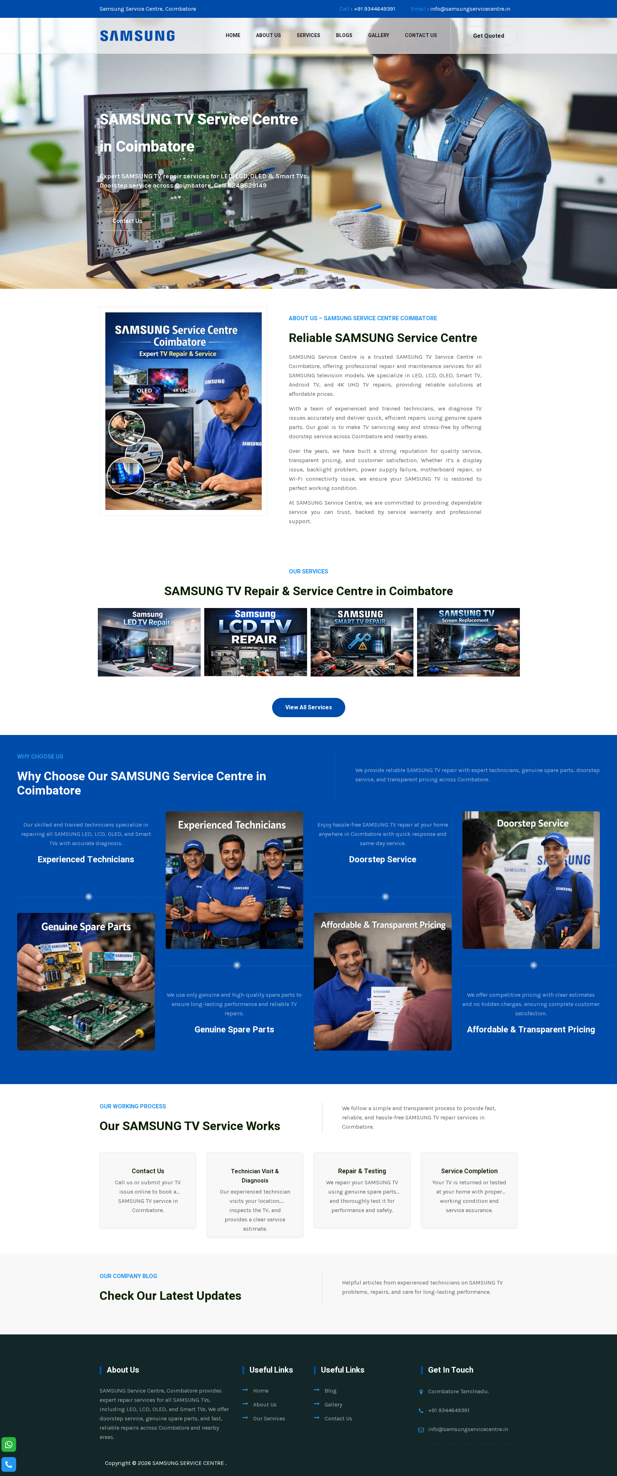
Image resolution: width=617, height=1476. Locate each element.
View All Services (308, 707)
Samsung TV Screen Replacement (468, 661)
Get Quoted (488, 36)
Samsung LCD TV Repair (256, 656)
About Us (268, 35)
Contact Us (421, 35)
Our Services (269, 1418)
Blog (331, 1390)
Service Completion (469, 1171)
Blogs (344, 35)
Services (308, 35)
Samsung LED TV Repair (149, 656)
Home (233, 35)
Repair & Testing (362, 1171)
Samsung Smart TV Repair (362, 656)
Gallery (378, 35)
